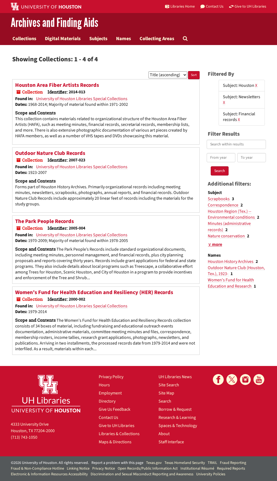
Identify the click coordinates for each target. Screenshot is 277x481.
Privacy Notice (103, 468)
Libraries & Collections (119, 434)
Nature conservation (227, 236)
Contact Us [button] (214, 6)
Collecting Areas (157, 38)
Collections (24, 38)
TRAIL (212, 463)
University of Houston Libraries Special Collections (81, 99)
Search (165, 401)
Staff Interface (171, 442)
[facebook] (218, 379)
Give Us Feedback (114, 409)
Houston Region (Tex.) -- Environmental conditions (232, 214)
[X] (231, 379)
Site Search (169, 385)
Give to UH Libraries (116, 426)
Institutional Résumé (197, 468)
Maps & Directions (115, 442)
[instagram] (245, 379)
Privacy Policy (111, 377)
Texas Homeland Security (184, 463)
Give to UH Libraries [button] (250, 6)
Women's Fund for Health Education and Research (231, 283)
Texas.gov (154, 463)
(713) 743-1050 (24, 437)
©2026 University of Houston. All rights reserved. (50, 463)
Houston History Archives (231, 262)
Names (123, 38)
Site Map (166, 393)
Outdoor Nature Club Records (50, 153)
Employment (110, 393)
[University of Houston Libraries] (46, 393)
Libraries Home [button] (182, 6)
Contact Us (108, 418)
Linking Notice (78, 468)
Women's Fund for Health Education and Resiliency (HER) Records (94, 292)
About (164, 434)
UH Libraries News (175, 377)
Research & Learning (177, 418)
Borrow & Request (175, 409)
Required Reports (231, 468)
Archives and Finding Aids (54, 23)
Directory (107, 401)
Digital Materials (63, 38)
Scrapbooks (219, 199)
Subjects (98, 38)
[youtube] (258, 379)
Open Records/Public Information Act (148, 468)
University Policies (210, 474)
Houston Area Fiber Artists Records (57, 85)
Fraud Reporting (233, 463)
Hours (104, 385)
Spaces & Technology (178, 426)
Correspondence (223, 205)
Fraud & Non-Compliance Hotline (37, 468)
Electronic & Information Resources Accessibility (49, 474)
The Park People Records (44, 221)
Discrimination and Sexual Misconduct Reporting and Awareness (142, 474)
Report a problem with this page (117, 463)
